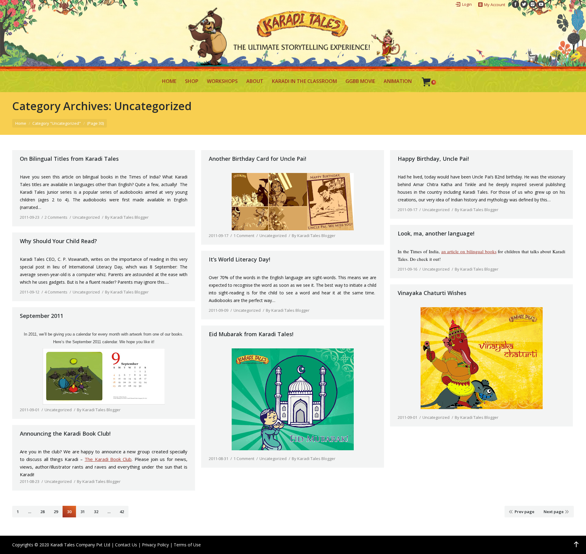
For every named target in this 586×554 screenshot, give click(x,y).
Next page (554, 511)
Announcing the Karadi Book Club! (65, 433)
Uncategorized (86, 217)
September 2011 (41, 315)
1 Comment (243, 235)
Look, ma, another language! (436, 233)
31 (83, 511)
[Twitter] (524, 4)
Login (467, 4)
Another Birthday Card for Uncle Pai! (257, 158)
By (127, 217)
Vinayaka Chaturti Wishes (432, 293)
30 (69, 511)
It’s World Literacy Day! (239, 259)
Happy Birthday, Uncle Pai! (433, 158)
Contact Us (126, 545)
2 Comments (56, 217)
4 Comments (56, 292)
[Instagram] (532, 4)
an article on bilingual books (469, 251)
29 (56, 511)
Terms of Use (187, 545)
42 (122, 511)
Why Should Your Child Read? (58, 241)
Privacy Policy (155, 545)
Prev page (524, 511)
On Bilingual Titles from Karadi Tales (69, 158)
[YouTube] (541, 4)
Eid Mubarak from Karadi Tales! (251, 334)
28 (42, 511)
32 (96, 511)
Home (20, 123)
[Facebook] (515, 4)
